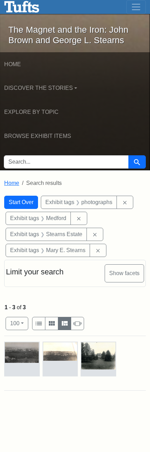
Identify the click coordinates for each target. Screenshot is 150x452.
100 (19, 323)
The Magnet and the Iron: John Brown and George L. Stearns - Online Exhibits (21, 7)
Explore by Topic (31, 112)
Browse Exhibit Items (37, 136)
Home (12, 64)
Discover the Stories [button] (38, 88)
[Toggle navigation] (136, 7)
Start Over (21, 202)
